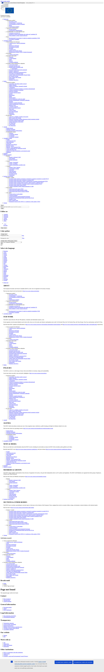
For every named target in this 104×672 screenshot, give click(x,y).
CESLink (5, 655)
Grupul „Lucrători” (13, 163)
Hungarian (5, 266)
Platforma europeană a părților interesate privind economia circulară (24, 119)
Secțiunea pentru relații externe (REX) (17, 185)
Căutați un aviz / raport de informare (17, 43)
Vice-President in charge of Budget (17, 24)
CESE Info (8, 143)
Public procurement (7, 645)
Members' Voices (10, 145)
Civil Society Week (13, 64)
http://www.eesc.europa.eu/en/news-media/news (26, 449)
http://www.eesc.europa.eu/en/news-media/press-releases (58, 449)
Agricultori (11, 170)
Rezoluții (11, 48)
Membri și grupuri (7, 154)
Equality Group (12, 199)
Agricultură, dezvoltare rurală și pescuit (18, 83)
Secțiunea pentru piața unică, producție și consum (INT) (21, 180)
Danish (5, 253)
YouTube (5, 225)
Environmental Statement (9, 617)
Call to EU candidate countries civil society (18, 116)
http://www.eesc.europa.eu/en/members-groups (35, 476)
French (5, 262)
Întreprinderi (12, 95)
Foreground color (4, 235)
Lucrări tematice (12, 58)
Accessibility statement (8, 629)
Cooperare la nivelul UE (14, 33)
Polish (4, 274)
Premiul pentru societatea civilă (16, 67)
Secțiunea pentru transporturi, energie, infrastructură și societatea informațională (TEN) (28, 181)
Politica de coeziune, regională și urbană (18, 86)
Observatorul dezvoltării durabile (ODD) (18, 190)
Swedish (5, 280)
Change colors (4, 234)
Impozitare (11, 113)
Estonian (5, 260)
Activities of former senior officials (11, 628)
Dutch (4, 272)
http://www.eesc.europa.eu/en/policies (38, 373)
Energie (11, 93)
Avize (10, 44)
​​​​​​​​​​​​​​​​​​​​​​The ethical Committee (14, 39)
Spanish (5, 258)
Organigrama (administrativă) (15, 30)
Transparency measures (8, 623)
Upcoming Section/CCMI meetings (14, 130)
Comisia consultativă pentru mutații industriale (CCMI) (21, 186)
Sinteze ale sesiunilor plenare (15, 50)
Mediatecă (8, 152)
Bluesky (5, 219)
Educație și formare (13, 91)
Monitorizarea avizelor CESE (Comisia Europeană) (20, 52)
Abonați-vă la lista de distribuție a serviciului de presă (18, 151)
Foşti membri (12, 158)
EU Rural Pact (12, 125)
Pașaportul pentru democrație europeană (18, 69)
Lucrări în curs (12, 49)
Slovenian (5, 279)
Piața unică (11, 109)
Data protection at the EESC (9, 616)
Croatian (5, 265)
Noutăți (8, 139)
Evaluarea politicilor (13, 62)
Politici (5, 81)
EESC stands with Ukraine (15, 77)
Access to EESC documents (9, 624)
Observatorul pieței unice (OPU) (16, 189)
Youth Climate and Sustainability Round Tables (19, 74)
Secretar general (12, 29)
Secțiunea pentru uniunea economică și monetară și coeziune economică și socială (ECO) (29, 178)
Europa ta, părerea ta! (14, 71)
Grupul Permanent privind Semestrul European (19, 196)
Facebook (6, 217)
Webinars (11, 133)
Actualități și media (7, 138)
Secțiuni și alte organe (8, 176)
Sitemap (5, 635)
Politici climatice (12, 85)
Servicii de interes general (15, 107)
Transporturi (12, 114)
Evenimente (11, 135)
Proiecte (11, 61)
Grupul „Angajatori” (13, 162)
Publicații (11, 57)
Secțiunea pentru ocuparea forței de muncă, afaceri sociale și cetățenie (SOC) (26, 182)
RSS (4, 636)
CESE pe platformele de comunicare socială (16, 148)
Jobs (4, 642)
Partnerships (12, 78)
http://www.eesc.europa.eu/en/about (31, 291)
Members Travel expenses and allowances (12, 627)
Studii (10, 59)
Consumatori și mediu (14, 168)
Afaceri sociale (12, 110)
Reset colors (10, 240)
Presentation (14, 68)
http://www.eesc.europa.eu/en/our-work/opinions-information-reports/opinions (43, 324)
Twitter (5, 218)
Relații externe (12, 97)
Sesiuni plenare (9, 128)
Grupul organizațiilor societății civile (17, 164)
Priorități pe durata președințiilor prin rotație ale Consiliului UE (23, 34)
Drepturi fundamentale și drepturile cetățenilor (19, 100)
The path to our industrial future (16, 73)
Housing (11, 101)
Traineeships (6, 644)
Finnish (5, 261)
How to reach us (7, 598)
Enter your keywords (5, 206)
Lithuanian (5, 268)
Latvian (5, 270)
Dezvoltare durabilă (13, 111)
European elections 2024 (14, 66)
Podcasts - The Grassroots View (13, 147)
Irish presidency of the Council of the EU (18, 35)
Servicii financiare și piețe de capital (17, 99)
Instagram (6, 215)
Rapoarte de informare (14, 45)
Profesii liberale (12, 172)
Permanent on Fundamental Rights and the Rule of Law (21, 197)
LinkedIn (6, 214)
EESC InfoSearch (7, 610)
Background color (5, 238)
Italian (4, 267)
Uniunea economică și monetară (16, 90)
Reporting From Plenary (11, 144)
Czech (4, 252)
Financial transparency (8, 625)
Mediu (10, 96)
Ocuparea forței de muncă (15, 92)
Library (5, 608)
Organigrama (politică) (14, 26)
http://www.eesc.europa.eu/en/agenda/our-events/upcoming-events (38, 428)
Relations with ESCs (13, 80)
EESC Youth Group (13, 200)
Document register (7, 607)
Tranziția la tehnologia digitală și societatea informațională (22, 88)
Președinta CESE (13, 21)
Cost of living (12, 124)
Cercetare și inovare (13, 106)
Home (4, 583)
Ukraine (5, 202)
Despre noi (5, 19)
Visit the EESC (6, 600)
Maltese (5, 271)
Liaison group (6, 653)
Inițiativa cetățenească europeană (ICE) (17, 72)
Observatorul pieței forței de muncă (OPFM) (19, 191)
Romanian (5, 276)
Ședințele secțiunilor (10, 129)
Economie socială (13, 173)
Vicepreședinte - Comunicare (15, 23)
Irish (4, 263)
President (5, 153)
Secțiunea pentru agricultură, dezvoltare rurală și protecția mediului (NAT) (25, 183)
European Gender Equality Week (16, 120)
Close (15, 240)
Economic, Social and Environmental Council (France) (15, 656)
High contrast (4, 227)
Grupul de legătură (13, 195)
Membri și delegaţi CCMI (15, 157)
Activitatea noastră (7, 40)
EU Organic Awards (13, 76)
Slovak (5, 277)
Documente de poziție (14, 47)
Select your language (5, 242)
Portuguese (5, 275)
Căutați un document (13, 54)
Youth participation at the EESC (16, 121)
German (5, 255)
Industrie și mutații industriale (15, 102)
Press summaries (10, 142)
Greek (4, 256)
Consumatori (12, 87)
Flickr (5, 220)
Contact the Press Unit (11, 149)
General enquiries (7, 601)
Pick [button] (23, 235)
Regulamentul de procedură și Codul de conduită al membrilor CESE (24, 38)
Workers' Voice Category (14, 167)
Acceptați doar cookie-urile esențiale (83, 662)
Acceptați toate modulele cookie (64, 662)
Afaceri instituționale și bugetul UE (17, 104)
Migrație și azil (12, 105)
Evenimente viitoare (13, 134)
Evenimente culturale (13, 137)
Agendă (5, 126)
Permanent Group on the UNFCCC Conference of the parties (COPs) (24, 201)
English (5, 257)
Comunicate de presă (11, 140)
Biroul (10, 25)
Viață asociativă (12, 171)
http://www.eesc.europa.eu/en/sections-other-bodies (22, 507)
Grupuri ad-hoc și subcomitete (15, 194)
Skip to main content (5, 1)
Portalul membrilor (13, 159)
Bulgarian (5, 251)
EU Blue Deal (12, 123)
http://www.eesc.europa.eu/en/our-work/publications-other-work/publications (80, 324)
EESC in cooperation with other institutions (13, 652)
